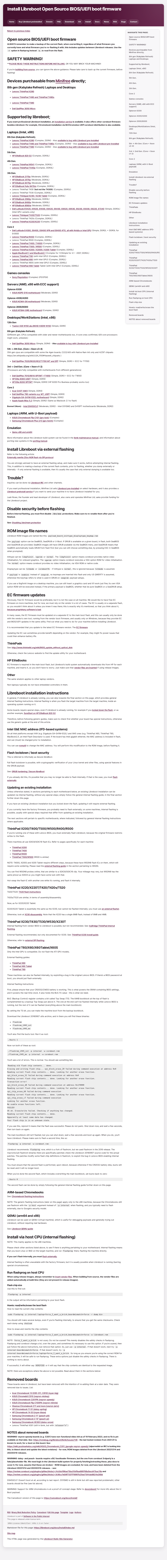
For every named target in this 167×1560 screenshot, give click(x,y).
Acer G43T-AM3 (20, 391)
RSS (115, 22)
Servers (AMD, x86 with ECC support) (141, 105)
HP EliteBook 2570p (21, 180)
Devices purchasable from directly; (140, 51)
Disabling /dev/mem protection (26, 522)
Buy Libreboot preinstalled (30, 22)
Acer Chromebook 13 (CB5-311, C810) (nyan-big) (35, 1393)
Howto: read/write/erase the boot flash (141, 308)
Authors (77, 1512)
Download (69, 22)
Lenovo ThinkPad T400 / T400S (27, 243)
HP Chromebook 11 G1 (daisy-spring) (29, 1409)
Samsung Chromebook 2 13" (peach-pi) (30, 1419)
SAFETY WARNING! (137, 45)
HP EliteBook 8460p (21, 202)
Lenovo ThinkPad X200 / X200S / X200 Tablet (34, 249)
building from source (25, 69)
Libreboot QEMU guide (22, 1229)
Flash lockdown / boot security (142, 237)
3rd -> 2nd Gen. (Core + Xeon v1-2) (142, 152)
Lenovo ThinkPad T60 (22, 256)
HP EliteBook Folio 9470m (24, 186)
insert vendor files (63, 1276)
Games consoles (136, 99)
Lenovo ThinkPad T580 (23, 103)
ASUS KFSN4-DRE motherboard (27, 310)
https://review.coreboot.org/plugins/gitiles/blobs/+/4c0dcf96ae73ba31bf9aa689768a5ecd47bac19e (54, 1471)
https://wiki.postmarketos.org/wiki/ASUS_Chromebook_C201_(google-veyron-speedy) (48, 1446)
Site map (11, 1533)
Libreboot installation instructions (138, 224)
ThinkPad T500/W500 (22, 857)
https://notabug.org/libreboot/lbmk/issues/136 (55, 1440)
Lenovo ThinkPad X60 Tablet (25, 266)
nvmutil (22, 745)
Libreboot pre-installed (68, 488)
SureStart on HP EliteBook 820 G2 (40, 713)
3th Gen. (133, 88)
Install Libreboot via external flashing (141, 178)
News (106, 22)
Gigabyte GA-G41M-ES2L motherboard (30, 397)
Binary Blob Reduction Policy (23, 1512)
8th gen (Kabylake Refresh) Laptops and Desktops (141, 57)
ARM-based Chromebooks (140, 281)
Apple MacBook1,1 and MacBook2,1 (28, 253)
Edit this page (53, 1512)
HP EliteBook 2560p (21, 199)
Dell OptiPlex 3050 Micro (23, 108)
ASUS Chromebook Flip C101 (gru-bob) (30, 417)
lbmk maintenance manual (86, 438)
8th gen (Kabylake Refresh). (141, 138)
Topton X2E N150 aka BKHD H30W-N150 (31, 326)
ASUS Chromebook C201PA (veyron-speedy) (33, 1399)
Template (64, 1512)
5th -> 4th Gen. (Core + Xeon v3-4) (141, 144)
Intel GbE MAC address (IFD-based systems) (141, 230)
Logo (71, 1512)
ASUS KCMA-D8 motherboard (26, 301)
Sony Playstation (20, 277)
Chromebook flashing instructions (28, 1196)
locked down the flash (102, 710)
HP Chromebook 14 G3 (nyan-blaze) (29, 1412)
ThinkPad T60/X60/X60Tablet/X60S (141, 274)
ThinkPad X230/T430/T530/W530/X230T (143, 266)
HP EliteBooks (135, 212)
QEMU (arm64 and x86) (139, 286)
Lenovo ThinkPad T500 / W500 (27, 246)
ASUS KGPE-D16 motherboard (26, 292)
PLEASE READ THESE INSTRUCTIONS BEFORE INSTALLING (37, 64)
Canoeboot (41, 1512)
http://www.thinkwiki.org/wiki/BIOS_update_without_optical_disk (42, 647)
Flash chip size (135, 302)
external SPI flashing (34, 940)
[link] (79, 40)
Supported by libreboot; (139, 64)
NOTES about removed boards (142, 319)
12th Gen (133, 133)
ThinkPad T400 (19, 850)
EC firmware (82, 627)
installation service (63, 122)
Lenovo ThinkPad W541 (23, 164)
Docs (97, 22)
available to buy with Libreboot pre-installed (78, 140)
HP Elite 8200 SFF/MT (22, 382)
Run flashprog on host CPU (141, 298)
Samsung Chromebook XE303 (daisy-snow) (32, 1422)
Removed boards (136, 315)
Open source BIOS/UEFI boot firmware (141, 38)
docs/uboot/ (90, 1489)
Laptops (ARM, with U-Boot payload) (141, 165)
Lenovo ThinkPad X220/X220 (26, 221)
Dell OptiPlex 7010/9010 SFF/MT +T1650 (31, 375)
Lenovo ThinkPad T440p (23, 168)
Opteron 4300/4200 (138, 116)
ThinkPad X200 (19, 847)
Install (88, 22)
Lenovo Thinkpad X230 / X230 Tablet (29, 196)
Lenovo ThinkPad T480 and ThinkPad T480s (33, 97)
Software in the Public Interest (36, 1516)
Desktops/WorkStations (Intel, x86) (142, 127)
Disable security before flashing (139, 191)
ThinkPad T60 (18, 969)
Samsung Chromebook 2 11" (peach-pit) (31, 1415)
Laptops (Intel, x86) (137, 68)
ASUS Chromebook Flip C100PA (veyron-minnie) (35, 1403)
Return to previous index (18, 31)
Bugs (123, 22)
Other (131, 218)
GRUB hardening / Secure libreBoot (28, 771)
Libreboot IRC (37, 482)
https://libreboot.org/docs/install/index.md (54, 1527)
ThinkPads (133, 207)
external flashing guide (55, 866)
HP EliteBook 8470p (21, 183)
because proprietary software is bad (24, 609)
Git (79, 22)
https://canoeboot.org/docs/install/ (60, 1498)
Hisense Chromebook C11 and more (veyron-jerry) (35, 1406)
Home (11, 22)
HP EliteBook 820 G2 (22, 155)
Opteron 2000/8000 (138, 121)
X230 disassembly (33, 914)
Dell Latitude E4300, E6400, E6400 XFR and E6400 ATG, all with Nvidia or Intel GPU (51, 230)
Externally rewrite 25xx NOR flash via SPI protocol (30, 457)
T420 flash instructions (30, 892)
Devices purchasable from (99, 81)
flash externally (49, 1256)
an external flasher (110, 909)
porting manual (40, 441)
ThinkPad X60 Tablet (22, 966)
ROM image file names (138, 198)
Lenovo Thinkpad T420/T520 (26, 215)
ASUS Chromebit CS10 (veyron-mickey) (30, 1396)
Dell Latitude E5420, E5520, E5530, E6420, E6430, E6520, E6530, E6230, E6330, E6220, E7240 (58, 209)
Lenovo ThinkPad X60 (22, 259)
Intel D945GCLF (30, 406)
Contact (133, 22)
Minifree (63, 81)
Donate (49, 22)
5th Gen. (132, 78)
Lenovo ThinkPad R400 (23, 237)
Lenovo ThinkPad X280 (23, 91)
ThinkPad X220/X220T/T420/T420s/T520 (143, 259)
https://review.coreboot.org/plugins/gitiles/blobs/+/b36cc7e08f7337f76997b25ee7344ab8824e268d (55, 1474)
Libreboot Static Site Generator (58, 1539)
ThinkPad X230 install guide (85, 934)
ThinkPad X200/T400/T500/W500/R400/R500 (143, 251)
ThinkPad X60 (18, 963)
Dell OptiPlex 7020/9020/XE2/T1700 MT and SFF (35, 361)
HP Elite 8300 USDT (21, 379)
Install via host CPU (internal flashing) (141, 292)
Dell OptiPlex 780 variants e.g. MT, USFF (31, 394)
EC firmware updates (138, 203)
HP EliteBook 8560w (21, 205)
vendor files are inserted (85, 667)
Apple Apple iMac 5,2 (22, 400)
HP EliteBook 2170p (21, 176)
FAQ (59, 22)
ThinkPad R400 (19, 854)
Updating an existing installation (138, 243)
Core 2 (132, 94)
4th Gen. (133, 83)
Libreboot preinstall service (20, 491)
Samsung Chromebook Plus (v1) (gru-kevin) (32, 421)
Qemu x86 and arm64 (22, 432)
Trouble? (133, 185)
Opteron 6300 (135, 111)
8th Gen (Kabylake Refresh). (141, 73)
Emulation (133, 172)
